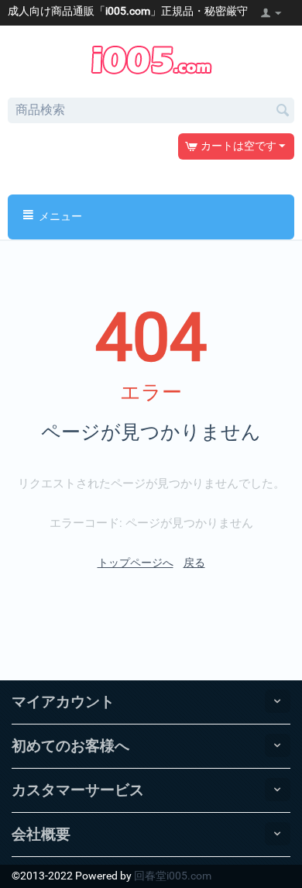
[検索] (282, 112)
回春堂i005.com (172, 875)
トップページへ (135, 562)
